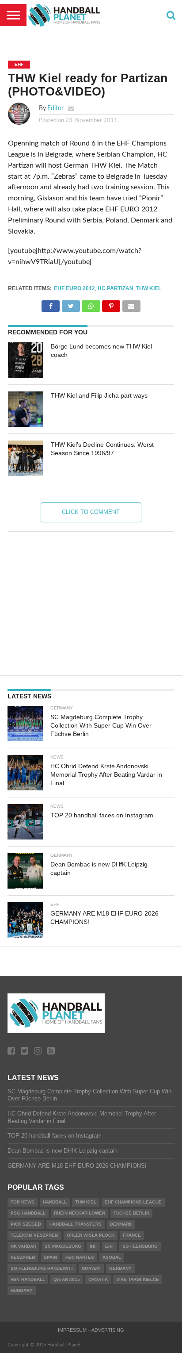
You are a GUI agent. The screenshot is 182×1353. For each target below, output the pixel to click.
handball (55, 1202)
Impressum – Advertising (91, 1330)
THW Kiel (148, 288)
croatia (98, 1279)
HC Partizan (115, 288)
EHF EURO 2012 (74, 288)
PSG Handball (28, 1213)
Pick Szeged (26, 1224)
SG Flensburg (140, 1246)
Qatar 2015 (66, 1279)
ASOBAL (111, 1257)
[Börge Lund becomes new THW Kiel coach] (25, 360)
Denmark (121, 1224)
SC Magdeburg (63, 1246)
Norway (91, 1268)
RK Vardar (23, 1246)
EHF (109, 1246)
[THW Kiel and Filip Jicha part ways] (25, 409)
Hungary (22, 1290)
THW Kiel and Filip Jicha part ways (99, 395)
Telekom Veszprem (34, 1235)
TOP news (22, 1202)
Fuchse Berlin (131, 1213)
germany (120, 1268)
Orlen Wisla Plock (90, 1235)
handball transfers (75, 1224)
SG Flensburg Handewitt (42, 1268)
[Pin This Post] (111, 303)
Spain (50, 1257)
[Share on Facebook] (51, 303)
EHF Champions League (133, 1202)
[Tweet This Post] (70, 303)
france (132, 1235)
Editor (55, 108)
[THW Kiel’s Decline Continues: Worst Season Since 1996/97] (25, 458)
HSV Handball (28, 1279)
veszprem (23, 1257)
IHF (93, 1246)
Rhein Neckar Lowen (79, 1213)
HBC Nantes (79, 1257)
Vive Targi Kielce (137, 1279)
